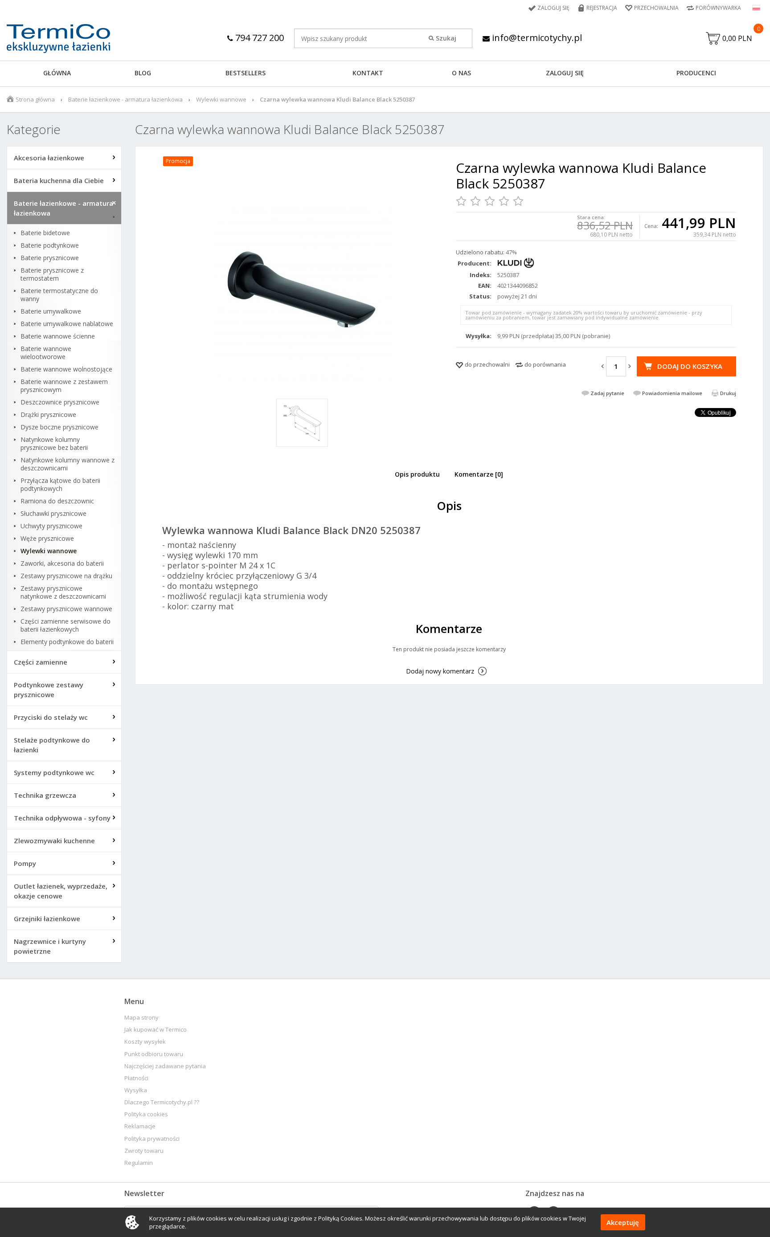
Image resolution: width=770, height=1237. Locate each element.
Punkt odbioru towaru (153, 1054)
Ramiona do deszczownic (57, 501)
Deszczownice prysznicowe (59, 402)
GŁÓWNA (57, 73)
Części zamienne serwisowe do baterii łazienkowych (65, 625)
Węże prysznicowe (47, 539)
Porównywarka (718, 8)
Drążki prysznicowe (48, 415)
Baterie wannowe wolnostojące (66, 369)
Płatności (136, 1078)
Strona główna (35, 99)
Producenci (696, 73)
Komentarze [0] (479, 474)
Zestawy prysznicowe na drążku (66, 576)
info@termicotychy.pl (536, 38)
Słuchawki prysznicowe (53, 514)
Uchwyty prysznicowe (51, 526)
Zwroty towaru (144, 1150)
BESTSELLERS (245, 73)
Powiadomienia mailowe (672, 393)
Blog (143, 73)
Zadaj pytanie (607, 393)
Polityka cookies (146, 1114)
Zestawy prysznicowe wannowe (66, 609)
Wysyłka (135, 1090)
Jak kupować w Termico (155, 1029)
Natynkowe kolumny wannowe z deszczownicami (67, 464)
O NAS (461, 73)
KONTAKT (367, 73)
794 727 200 (258, 38)
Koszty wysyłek (145, 1041)
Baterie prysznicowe (49, 258)
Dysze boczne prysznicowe (59, 427)
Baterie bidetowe (45, 233)
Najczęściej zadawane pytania (165, 1066)
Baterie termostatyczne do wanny (59, 295)
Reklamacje (140, 1126)
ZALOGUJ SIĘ (565, 73)
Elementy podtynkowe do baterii (67, 642)
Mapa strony (141, 1017)
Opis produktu (417, 474)
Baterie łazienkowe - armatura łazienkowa (125, 99)
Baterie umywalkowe (50, 311)
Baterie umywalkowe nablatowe (66, 324)
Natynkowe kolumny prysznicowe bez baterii (54, 444)
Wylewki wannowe (221, 99)
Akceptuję (622, 1222)
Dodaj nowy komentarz (440, 671)
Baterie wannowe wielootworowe (45, 353)
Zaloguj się (553, 8)
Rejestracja (601, 8)
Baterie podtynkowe (49, 245)
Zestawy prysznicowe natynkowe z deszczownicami (63, 592)
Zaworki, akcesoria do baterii (62, 563)
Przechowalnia (656, 8)
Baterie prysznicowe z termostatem (52, 274)
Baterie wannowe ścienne (57, 336)
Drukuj (728, 393)
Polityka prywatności (152, 1138)
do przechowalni (487, 364)
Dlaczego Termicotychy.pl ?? (161, 1102)
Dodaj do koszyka (689, 366)
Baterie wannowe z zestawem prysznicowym (64, 386)
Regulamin (138, 1162)
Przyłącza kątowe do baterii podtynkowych (60, 485)
